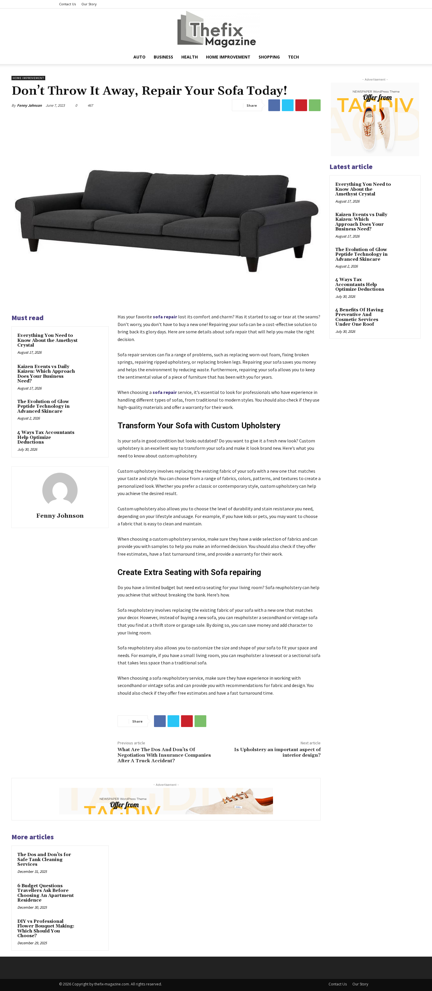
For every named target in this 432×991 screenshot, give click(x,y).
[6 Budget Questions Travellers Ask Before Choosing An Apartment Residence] (92, 894)
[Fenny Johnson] (60, 490)
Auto (139, 57)
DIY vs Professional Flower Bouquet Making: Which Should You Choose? (45, 929)
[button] (366, 57)
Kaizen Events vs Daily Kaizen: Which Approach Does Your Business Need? (46, 374)
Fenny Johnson (29, 105)
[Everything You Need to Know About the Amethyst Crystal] (92, 343)
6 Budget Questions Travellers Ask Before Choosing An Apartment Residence (45, 893)
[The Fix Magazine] (216, 29)
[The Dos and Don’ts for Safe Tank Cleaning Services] (92, 862)
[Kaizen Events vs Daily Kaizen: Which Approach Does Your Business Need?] (92, 374)
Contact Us (67, 4)
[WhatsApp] (315, 105)
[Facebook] (274, 105)
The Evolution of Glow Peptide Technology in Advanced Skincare (43, 406)
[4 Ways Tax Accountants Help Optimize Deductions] (92, 440)
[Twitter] (288, 105)
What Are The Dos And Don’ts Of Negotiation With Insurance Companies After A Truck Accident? (164, 755)
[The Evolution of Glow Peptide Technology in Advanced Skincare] (92, 409)
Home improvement (228, 57)
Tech (293, 57)
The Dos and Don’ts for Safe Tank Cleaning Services (44, 859)
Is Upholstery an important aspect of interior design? (277, 752)
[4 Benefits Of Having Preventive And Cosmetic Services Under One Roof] (404, 317)
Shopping (269, 57)
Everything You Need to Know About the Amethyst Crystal (47, 340)
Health (189, 57)
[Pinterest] (301, 105)
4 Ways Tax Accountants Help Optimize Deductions (45, 437)
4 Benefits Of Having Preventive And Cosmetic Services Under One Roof (359, 317)
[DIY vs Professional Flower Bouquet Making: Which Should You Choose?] (92, 929)
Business (163, 57)
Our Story (89, 4)
